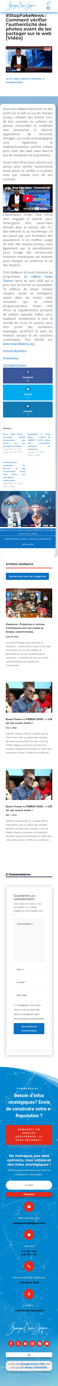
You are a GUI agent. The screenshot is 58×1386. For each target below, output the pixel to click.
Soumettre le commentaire (29, 1028)
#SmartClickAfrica (14, 351)
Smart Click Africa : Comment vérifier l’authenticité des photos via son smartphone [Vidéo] (14, 440)
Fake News (50, 530)
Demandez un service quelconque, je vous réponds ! (29, 1134)
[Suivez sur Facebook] (11, 1344)
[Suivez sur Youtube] (47, 1344)
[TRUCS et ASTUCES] (29, 539)
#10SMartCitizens (14, 365)
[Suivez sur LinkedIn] (25, 1344)
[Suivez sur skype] (40, 1344)
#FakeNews (10, 358)
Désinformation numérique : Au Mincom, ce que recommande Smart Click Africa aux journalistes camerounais (14, 471)
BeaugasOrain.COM (32, 1364)
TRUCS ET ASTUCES (31, 79)
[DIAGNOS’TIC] (45, 539)
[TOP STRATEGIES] (12, 539)
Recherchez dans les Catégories (27, 576)
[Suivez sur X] (18, 1344)
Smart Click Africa (29, 533)
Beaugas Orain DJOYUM (30, 530)
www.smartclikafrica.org (18, 344)
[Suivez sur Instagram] (33, 1344)
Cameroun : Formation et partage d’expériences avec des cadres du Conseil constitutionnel (25, 628)
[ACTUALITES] (28, 544)
